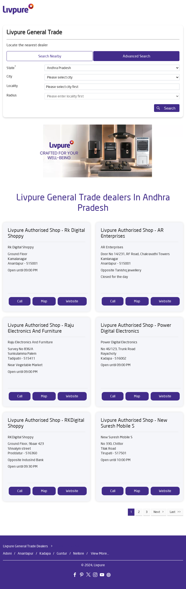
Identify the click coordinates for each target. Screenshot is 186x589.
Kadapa (45, 553)
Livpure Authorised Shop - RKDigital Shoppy (46, 423)
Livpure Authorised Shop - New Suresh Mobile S (134, 423)
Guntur (62, 553)
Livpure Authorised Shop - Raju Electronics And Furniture (41, 328)
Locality (12, 86)
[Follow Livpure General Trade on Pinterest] (82, 575)
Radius (12, 95)
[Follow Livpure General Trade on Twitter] (89, 575)
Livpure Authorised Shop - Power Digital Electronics (136, 328)
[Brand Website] (110, 575)
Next (157, 512)
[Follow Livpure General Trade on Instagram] (96, 575)
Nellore (78, 553)
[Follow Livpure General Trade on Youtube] (103, 575)
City (9, 76)
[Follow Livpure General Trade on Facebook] (76, 575)
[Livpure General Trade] (18, 9)
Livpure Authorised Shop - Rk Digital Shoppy (46, 233)
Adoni (7, 553)
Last (172, 512)
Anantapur (25, 553)
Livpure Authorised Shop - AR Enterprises (132, 233)
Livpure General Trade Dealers (26, 546)
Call (19, 301)
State (11, 67)
